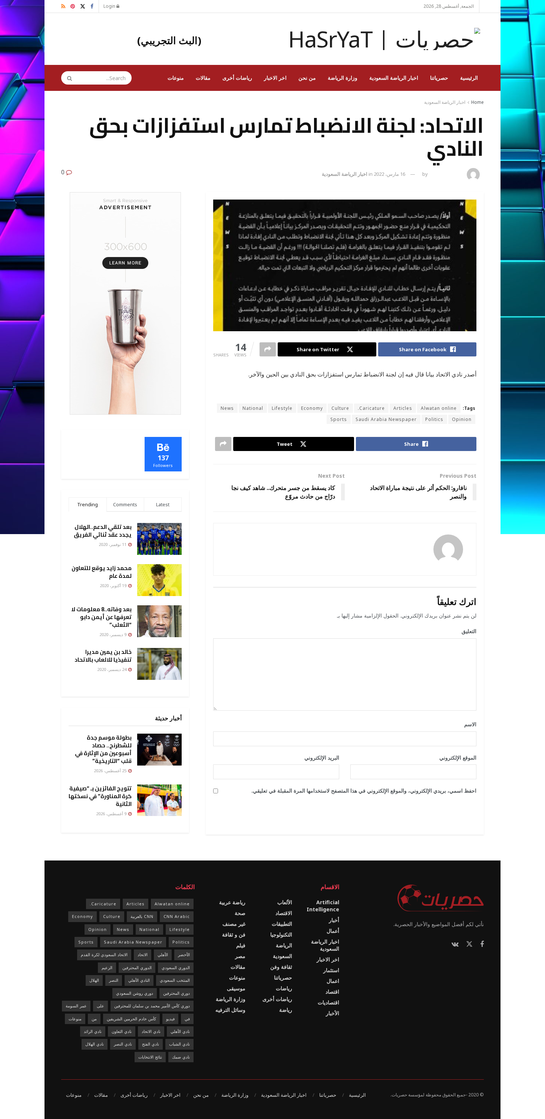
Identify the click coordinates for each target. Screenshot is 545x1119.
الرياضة (284, 945)
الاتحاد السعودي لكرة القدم (104, 954)
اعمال (333, 980)
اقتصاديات (328, 1002)
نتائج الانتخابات (150, 1057)
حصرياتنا (439, 77)
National (252, 408)
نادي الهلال (94, 1044)
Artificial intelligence (323, 906)
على (100, 1005)
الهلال (94, 980)
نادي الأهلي (180, 1031)
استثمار (331, 970)
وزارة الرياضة (342, 77)
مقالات (203, 77)
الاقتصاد (283, 912)
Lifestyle (282, 408)
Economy (312, 408)
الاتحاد (143, 954)
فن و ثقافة (233, 934)
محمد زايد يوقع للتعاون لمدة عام (102, 572)
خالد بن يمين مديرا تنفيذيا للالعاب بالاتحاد (103, 655)
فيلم (240, 945)
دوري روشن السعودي (134, 993)
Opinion (462, 419)
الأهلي (163, 954)
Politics (434, 419)
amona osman (446, 174)
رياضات (284, 988)
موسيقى (236, 988)
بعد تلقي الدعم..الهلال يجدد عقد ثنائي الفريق (103, 530)
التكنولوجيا (281, 934)
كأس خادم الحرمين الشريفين (131, 1018)
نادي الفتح (150, 1044)
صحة (240, 912)
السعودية (282, 956)
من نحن (307, 77)
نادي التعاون (122, 1031)
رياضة (285, 1009)
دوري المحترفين (176, 993)
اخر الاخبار (275, 77)
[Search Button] (67, 78)
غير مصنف (233, 923)
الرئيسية (469, 77)
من (94, 1018)
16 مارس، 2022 (389, 174)
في (187, 1018)
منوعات (176, 77)
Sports (338, 419)
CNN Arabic (177, 916)
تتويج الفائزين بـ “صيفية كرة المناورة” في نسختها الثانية (100, 796)
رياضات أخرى (237, 77)
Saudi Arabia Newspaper (386, 419)
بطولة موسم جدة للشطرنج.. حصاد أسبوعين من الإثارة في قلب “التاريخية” (103, 749)
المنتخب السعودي (175, 980)
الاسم (467, 724)
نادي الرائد (93, 1031)
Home (477, 102)
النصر (113, 980)
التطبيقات (282, 923)
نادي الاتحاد (151, 1031)
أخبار (334, 920)
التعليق (466, 631)
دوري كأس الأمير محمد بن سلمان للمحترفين (152, 1005)
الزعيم (107, 967)
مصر (240, 956)
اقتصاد (332, 991)
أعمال (333, 930)
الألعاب (284, 902)
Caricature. (371, 408)
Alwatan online (439, 408)
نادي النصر (123, 1044)
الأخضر (184, 954)
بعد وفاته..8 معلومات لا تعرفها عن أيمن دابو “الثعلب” (101, 617)
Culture (340, 408)
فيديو (170, 1018)
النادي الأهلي (139, 980)
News (227, 408)
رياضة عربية (232, 902)
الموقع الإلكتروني (457, 757)
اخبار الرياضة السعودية (393, 77)
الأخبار (332, 1013)
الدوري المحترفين (137, 967)
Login (109, 6)
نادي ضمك (181, 1057)
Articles (402, 408)
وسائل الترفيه (230, 1009)
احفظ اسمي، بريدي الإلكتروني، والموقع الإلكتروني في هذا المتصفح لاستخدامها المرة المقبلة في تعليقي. (363, 790)
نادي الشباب (179, 1044)
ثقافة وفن (281, 966)
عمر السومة (76, 1005)
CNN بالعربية (142, 916)
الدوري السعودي (176, 967)
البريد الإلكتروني (319, 757)
